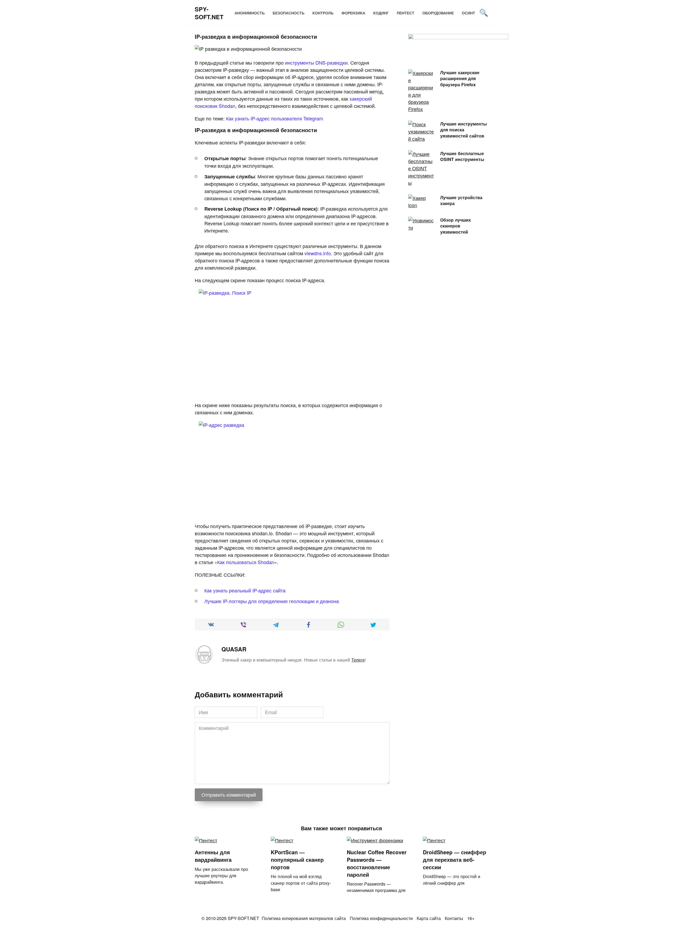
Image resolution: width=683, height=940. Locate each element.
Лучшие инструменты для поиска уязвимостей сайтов (463, 129)
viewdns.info (317, 253)
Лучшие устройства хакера (461, 200)
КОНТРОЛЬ (322, 12)
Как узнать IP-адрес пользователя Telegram (274, 118)
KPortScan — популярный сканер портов (297, 859)
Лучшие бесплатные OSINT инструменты (462, 156)
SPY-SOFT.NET (209, 13)
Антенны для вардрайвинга (213, 855)
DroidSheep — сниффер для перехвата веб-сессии (454, 859)
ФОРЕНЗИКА (353, 12)
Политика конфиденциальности (381, 918)
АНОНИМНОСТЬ (250, 12)
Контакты (454, 918)
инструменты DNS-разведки (316, 62)
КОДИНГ (381, 12)
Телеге (358, 659)
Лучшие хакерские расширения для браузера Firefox (459, 78)
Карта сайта (429, 918)
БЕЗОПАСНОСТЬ (288, 12)
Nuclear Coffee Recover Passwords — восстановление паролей (377, 863)
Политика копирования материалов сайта (304, 918)
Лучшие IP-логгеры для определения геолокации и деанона (271, 600)
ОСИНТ (468, 12)
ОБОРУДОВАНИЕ (438, 12)
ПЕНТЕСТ (405, 12)
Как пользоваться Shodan (245, 562)
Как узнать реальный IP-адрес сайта (244, 590)
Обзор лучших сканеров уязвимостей (455, 226)
